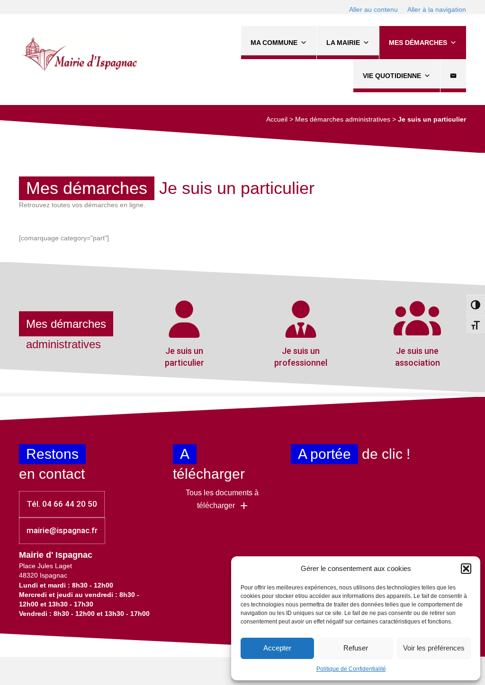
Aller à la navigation (436, 9)
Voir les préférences (434, 648)
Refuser (355, 648)
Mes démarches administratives (342, 119)
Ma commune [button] (274, 42)
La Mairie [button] (343, 42)
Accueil (276, 119)
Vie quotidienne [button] (392, 75)
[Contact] (453, 75)
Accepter (277, 648)
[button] (466, 568)
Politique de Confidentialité (351, 669)
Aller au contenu (373, 9)
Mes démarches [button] (418, 42)
